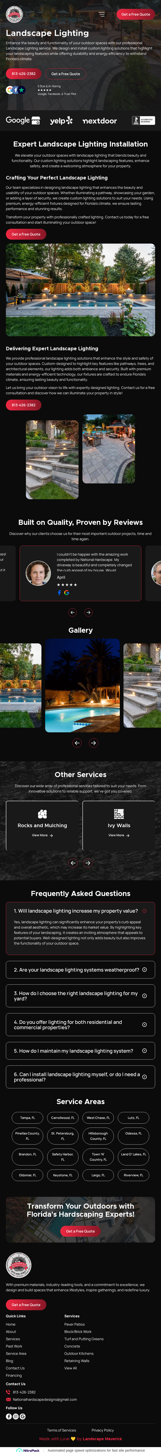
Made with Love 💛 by (61, 1439)
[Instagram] (16, 1416)
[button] (101, 14)
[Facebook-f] (9, 1416)
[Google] (23, 1416)
